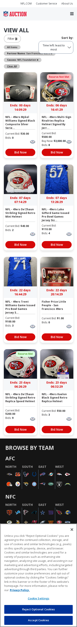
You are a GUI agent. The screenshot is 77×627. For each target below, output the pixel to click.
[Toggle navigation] (72, 14)
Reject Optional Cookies (38, 609)
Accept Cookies (38, 620)
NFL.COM (26, 3)
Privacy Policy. (20, 590)
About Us (67, 3)
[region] (38, 575)
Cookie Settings (38, 598)
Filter (11, 39)
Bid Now (20, 152)
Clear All (12, 66)
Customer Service (46, 3)
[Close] (72, 529)
